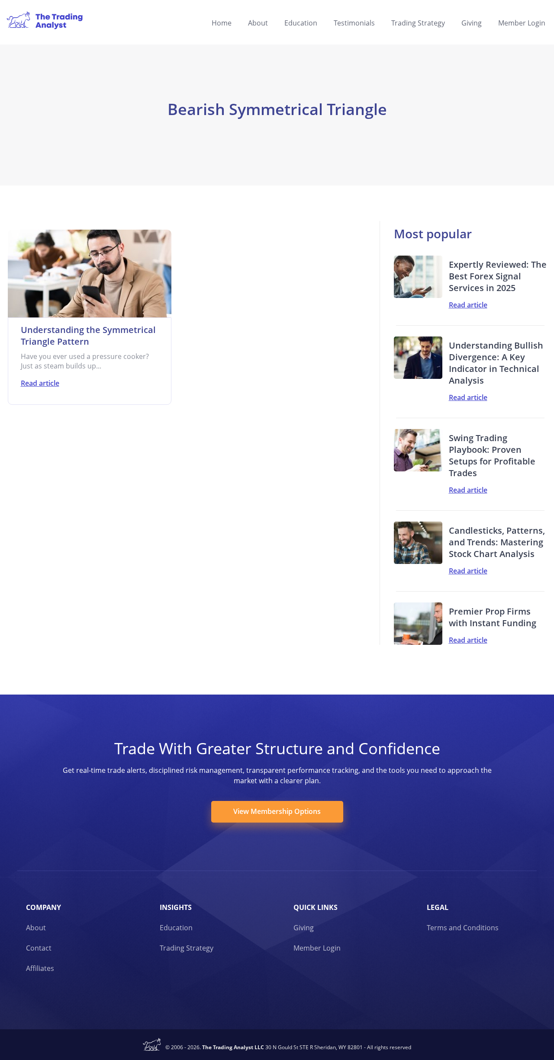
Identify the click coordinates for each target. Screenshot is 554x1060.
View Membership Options (277, 811)
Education (300, 23)
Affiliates (40, 968)
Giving (471, 23)
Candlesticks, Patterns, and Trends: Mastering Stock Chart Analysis (497, 542)
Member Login (521, 23)
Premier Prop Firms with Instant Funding (492, 617)
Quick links (315, 907)
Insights (176, 907)
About (258, 23)
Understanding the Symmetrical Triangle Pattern (88, 335)
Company (43, 907)
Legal (437, 907)
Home (222, 23)
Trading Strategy (418, 23)
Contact (39, 948)
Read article (40, 383)
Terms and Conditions (463, 927)
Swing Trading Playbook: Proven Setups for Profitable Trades (492, 455)
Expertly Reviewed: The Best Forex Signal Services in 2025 (498, 276)
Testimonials (354, 23)
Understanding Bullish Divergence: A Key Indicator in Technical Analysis (496, 362)
